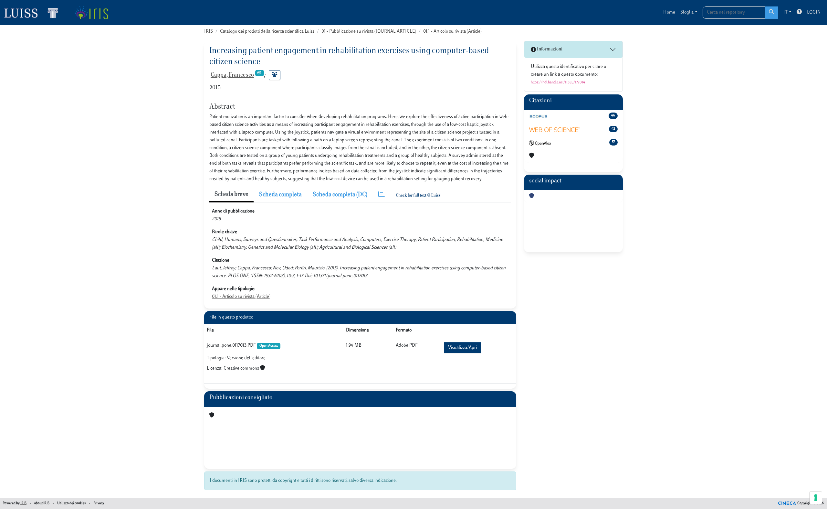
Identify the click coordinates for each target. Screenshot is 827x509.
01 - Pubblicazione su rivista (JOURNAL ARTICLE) (368, 31)
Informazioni (549, 49)
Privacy (98, 503)
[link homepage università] (91, 12)
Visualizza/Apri (462, 347)
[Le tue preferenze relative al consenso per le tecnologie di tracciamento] (816, 498)
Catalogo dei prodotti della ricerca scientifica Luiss (267, 31)
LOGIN (814, 12)
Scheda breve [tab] (231, 195)
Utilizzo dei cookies (71, 503)
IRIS (208, 31)
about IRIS (41, 503)
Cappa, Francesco (232, 75)
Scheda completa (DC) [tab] (340, 195)
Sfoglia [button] (687, 12)
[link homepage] (34, 12)
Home (669, 12)
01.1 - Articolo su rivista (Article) (452, 31)
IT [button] (785, 12)
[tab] (381, 195)
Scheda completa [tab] (280, 195)
